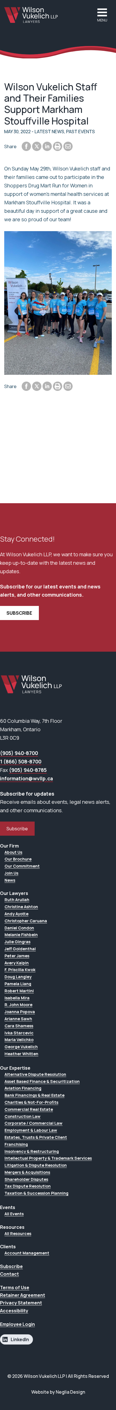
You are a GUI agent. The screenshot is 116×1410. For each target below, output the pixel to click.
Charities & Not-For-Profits (31, 1102)
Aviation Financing (23, 1088)
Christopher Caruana (26, 920)
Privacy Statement (21, 1303)
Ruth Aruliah (17, 899)
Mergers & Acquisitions (27, 1172)
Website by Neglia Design (58, 1392)
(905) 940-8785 (28, 770)
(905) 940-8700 (19, 753)
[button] (102, 15)
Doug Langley (18, 976)
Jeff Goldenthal (20, 948)
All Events (14, 1213)
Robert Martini (19, 990)
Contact (9, 1274)
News (10, 880)
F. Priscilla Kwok (20, 969)
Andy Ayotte (16, 913)
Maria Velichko (19, 1039)
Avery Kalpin (17, 962)
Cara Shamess (19, 1025)
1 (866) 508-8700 (20, 761)
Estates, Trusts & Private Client (36, 1137)
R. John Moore (18, 1004)
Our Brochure (18, 859)
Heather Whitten (21, 1053)
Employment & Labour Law (31, 1130)
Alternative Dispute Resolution (35, 1074)
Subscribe (17, 829)
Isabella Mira (17, 997)
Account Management (27, 1253)
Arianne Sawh (18, 1018)
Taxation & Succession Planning (36, 1193)
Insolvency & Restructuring (32, 1151)
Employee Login (17, 1324)
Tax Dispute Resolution (28, 1186)
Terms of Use (14, 1287)
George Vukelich (21, 1046)
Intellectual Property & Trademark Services (48, 1158)
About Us (13, 852)
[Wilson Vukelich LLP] (31, 15)
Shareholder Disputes (26, 1179)
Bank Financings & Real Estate (34, 1095)
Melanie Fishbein (21, 934)
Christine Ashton (21, 906)
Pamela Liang (18, 983)
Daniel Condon (19, 927)
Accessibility (14, 1311)
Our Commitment (22, 866)
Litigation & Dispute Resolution (36, 1165)
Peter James (17, 955)
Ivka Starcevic (19, 1032)
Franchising (16, 1144)
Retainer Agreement (22, 1295)
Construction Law (23, 1116)
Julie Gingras (17, 941)
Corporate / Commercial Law (34, 1123)
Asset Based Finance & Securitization (42, 1081)
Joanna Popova (20, 1011)
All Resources (18, 1233)
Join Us (11, 873)
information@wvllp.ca (26, 778)
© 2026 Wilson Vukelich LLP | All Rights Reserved (58, 1376)
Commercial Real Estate (29, 1109)
